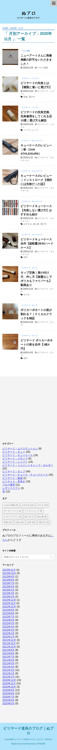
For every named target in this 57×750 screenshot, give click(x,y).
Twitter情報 (11, 505)
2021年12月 (9, 640)
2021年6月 (8, 660)
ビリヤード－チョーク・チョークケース (25, 474)
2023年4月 (8, 590)
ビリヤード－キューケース (17, 455)
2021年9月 (8, 650)
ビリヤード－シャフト (15, 462)
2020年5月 (8, 703)
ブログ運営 (43, 67)
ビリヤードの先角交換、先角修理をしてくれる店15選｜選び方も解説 (36, 116)
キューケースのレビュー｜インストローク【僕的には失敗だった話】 (36, 180)
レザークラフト (11, 488)
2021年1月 (8, 676)
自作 (25, 257)
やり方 (26, 294)
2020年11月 (9, 683)
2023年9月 (8, 576)
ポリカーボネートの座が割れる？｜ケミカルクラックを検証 (36, 314)
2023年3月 (8, 593)
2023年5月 (8, 586)
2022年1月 (8, 636)
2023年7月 (8, 583)
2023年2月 (8, 596)
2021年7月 (8, 656)
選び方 (32, 97)
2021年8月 (8, 653)
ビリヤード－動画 (12, 478)
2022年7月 (8, 616)
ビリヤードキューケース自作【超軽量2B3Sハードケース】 (37, 243)
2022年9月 (8, 610)
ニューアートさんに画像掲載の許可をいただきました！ (36, 59)
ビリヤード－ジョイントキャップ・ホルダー (27, 465)
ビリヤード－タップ (13, 471)
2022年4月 (8, 626)
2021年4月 (8, 666)
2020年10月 (9, 686)
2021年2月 (8, 673)
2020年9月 (8, 690)
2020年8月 (8, 693)
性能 (25, 97)
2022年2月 (8, 633)
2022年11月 (9, 603)
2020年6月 (8, 700)
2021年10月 (9, 646)
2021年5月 (8, 663)
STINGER (41, 744)
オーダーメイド (12, 511)
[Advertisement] (28, 408)
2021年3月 (8, 670)
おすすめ (27, 224)
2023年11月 (9, 570)
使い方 (29, 516)
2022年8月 (8, 613)
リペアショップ (30, 130)
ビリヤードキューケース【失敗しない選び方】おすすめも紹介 (36, 210)
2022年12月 (9, 600)
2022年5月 (8, 623)
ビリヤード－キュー (13, 452)
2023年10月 (9, 573)
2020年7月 (8, 696)
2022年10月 (9, 606)
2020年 (13, 28)
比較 (20, 522)
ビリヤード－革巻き (13, 481)
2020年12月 (9, 680)
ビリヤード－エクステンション (20, 448)
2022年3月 (8, 630)
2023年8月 (8, 580)
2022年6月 (8, 620)
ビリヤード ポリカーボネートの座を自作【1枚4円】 (37, 344)
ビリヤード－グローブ (15, 458)
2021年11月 (9, 643)
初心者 (36, 224)
